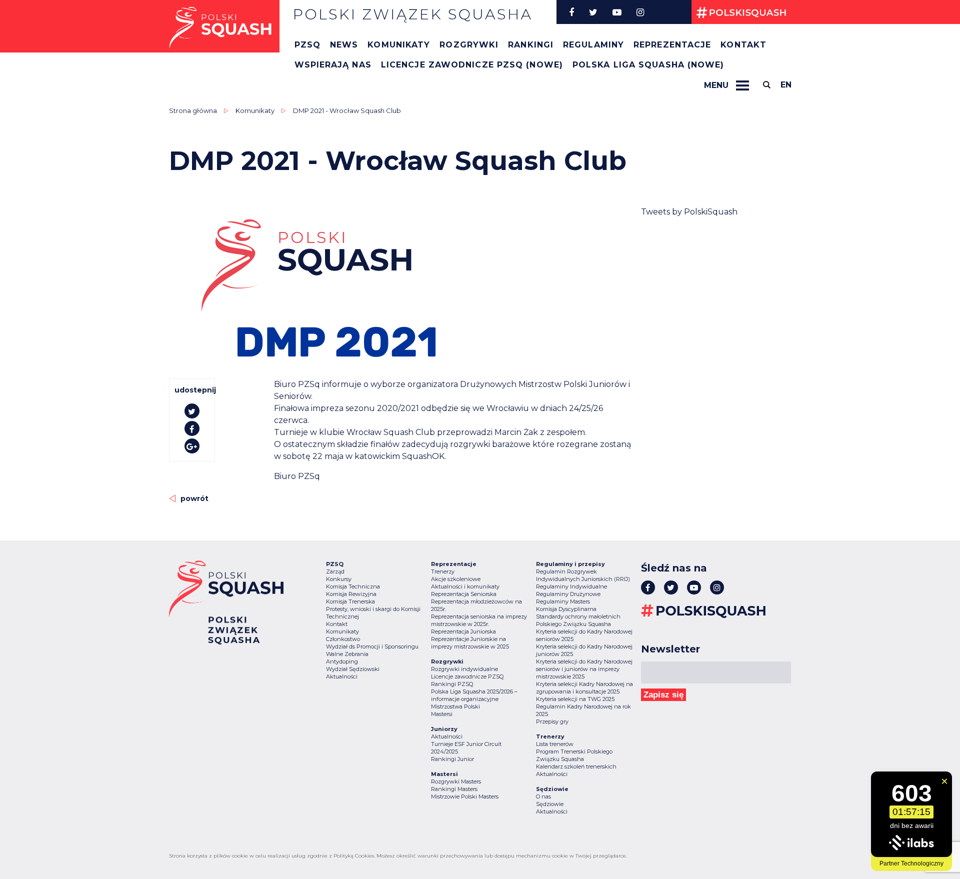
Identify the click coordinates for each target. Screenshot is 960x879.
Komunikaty (399, 45)
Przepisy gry (552, 721)
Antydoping (342, 661)
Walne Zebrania (347, 654)
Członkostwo (343, 639)
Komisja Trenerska (350, 601)
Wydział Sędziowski (353, 669)
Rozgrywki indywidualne (464, 669)
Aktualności (342, 676)
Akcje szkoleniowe (455, 579)
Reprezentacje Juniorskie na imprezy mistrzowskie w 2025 (470, 643)
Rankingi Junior (452, 759)
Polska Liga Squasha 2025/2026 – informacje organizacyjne (474, 695)
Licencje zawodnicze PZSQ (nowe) (472, 65)
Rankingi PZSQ (452, 684)
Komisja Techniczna (353, 586)
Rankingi (531, 45)
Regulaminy (593, 45)
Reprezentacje (672, 45)
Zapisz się (664, 695)
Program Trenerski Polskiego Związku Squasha (574, 755)
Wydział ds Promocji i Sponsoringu (372, 646)
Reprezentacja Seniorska (463, 594)
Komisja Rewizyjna (351, 594)
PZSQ (307, 45)
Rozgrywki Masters (456, 781)
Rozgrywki (469, 45)
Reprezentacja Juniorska (463, 631)
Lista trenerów (555, 744)
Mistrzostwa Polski (455, 706)
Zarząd (335, 571)
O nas (543, 796)
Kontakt (743, 45)
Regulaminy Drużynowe (568, 594)
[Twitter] (593, 12)
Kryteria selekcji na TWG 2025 (575, 699)
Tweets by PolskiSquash (689, 211)
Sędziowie (550, 804)
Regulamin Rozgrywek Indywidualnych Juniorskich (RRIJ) (583, 575)
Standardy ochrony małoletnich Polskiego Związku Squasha (578, 620)
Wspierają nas (333, 65)
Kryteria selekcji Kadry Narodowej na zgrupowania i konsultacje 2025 (584, 687)
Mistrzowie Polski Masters (464, 796)
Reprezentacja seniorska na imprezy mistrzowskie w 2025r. (479, 620)
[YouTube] (617, 12)
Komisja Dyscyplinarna (566, 609)
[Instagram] (640, 12)
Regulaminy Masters (563, 601)
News (344, 45)
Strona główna (193, 110)
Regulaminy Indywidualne (571, 586)
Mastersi (441, 714)
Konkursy (339, 579)
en (786, 85)
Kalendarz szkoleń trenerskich (576, 766)
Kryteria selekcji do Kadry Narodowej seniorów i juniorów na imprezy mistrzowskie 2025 (584, 669)
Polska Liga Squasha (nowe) (648, 65)
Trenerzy (442, 571)
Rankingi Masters (454, 789)
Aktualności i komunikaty (465, 586)
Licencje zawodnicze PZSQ (467, 676)
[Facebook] (572, 12)
